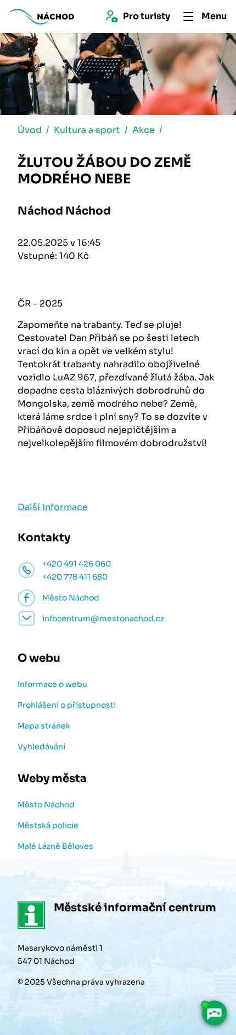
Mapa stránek (44, 726)
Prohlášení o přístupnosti (67, 705)
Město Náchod (46, 805)
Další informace (53, 507)
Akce (143, 130)
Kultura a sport (87, 130)
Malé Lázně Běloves (55, 846)
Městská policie (48, 825)
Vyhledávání (41, 746)
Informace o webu (52, 684)
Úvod (30, 130)
